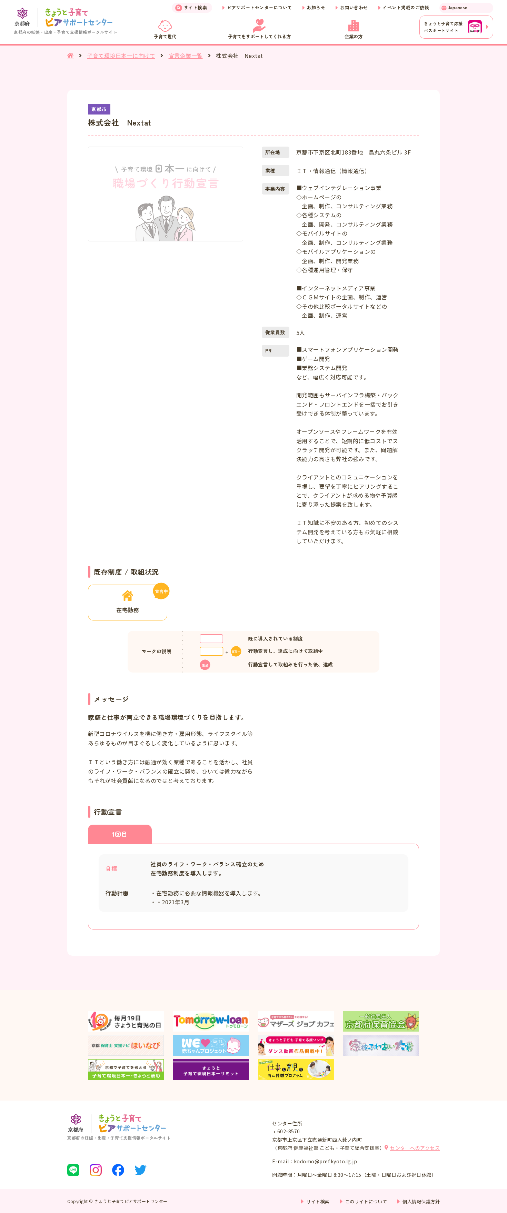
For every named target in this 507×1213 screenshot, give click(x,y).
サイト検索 (195, 7)
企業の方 (353, 36)
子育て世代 (165, 36)
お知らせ (316, 7)
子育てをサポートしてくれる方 (259, 36)
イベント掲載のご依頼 (405, 7)
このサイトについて (366, 1201)
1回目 (120, 833)
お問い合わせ (354, 7)
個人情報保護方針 (421, 1201)
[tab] (120, 834)
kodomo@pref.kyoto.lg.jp (325, 1161)
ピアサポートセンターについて (259, 7)
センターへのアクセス (415, 1147)
